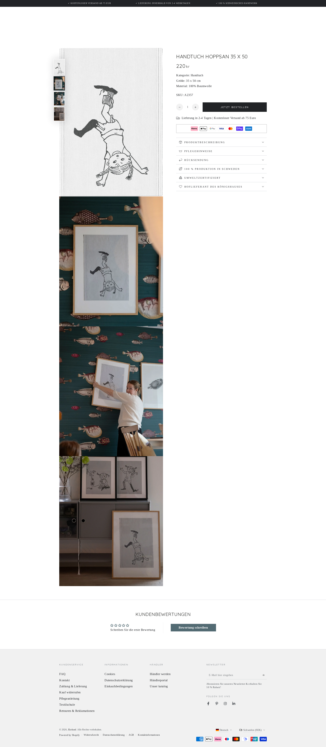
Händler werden (160, 674)
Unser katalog (159, 686)
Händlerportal (159, 680)
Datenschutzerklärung (119, 680)
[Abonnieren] (264, 675)
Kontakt (64, 680)
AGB (131, 735)
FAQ (62, 674)
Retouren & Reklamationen (77, 710)
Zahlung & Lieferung (73, 686)
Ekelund (72, 729)
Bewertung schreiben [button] (193, 627)
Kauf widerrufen (70, 692)
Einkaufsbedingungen (119, 686)
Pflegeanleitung (69, 698)
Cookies (110, 674)
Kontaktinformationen (149, 735)
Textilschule (67, 704)
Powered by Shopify (69, 735)
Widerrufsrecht (91, 735)
